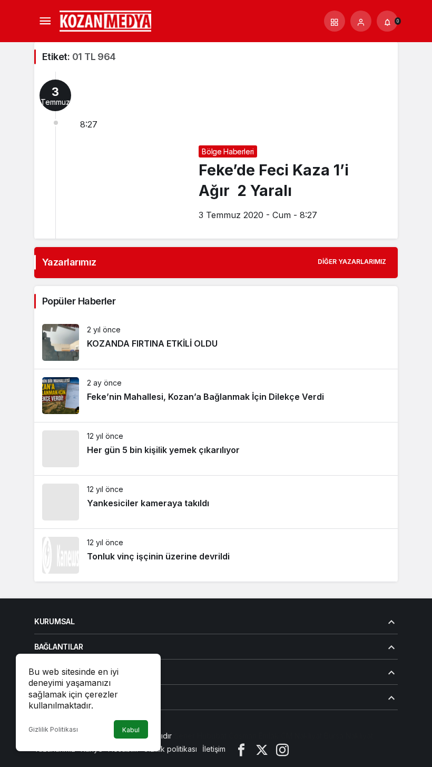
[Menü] (44, 21)
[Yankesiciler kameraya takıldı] (216, 502)
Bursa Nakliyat (348, 735)
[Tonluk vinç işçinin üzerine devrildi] (216, 555)
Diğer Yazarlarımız (352, 262)
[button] (334, 21)
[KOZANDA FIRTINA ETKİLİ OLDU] (216, 342)
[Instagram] (282, 748)
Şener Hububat (200, 735)
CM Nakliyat (301, 735)
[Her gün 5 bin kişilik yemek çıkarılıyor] (216, 448)
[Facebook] (241, 748)
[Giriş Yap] (360, 21)
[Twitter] (262, 748)
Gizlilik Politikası (53, 729)
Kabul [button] (131, 730)
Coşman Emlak (254, 735)
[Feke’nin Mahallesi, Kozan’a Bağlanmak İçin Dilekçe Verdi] (216, 395)
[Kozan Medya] (106, 20)
